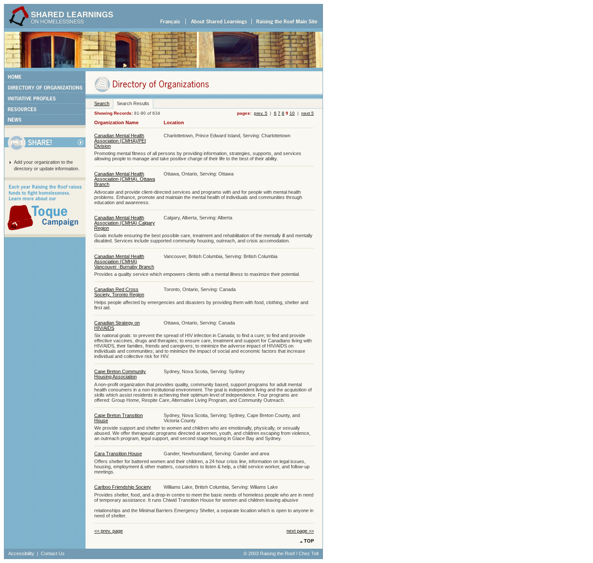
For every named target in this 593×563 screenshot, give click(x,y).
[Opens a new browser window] (287, 26)
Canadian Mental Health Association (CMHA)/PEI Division (120, 141)
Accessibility (21, 553)
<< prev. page (108, 530)
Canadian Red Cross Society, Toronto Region (119, 292)
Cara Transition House (118, 453)
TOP (309, 540)
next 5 (307, 113)
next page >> (300, 530)
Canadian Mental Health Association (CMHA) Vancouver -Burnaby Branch (124, 261)
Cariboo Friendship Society (122, 487)
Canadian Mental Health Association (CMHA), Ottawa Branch (124, 179)
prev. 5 (260, 113)
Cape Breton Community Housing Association (120, 374)
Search (101, 103)
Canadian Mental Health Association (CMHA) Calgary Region (124, 223)
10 (292, 113)
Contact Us (53, 553)
